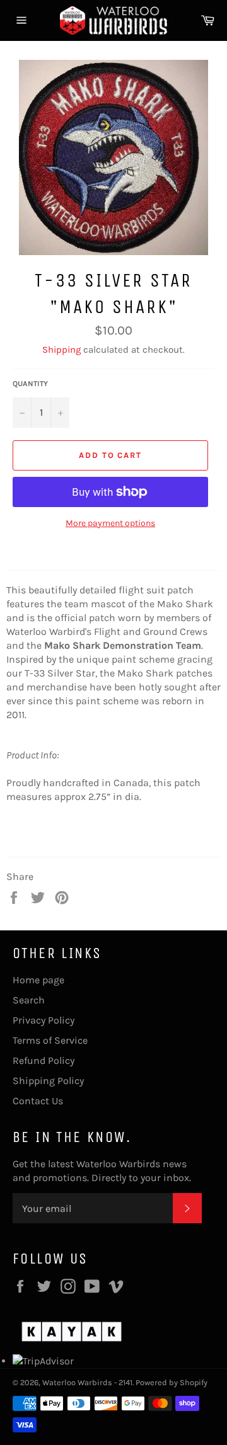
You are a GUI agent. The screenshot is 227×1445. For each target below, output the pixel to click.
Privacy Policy (43, 1020)
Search (29, 1000)
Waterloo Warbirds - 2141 (87, 1382)
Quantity (30, 383)
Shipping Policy (48, 1081)
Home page (38, 980)
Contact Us (38, 1101)
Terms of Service (50, 1040)
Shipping (61, 349)
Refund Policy (43, 1060)
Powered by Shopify (171, 1382)
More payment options (110, 523)
